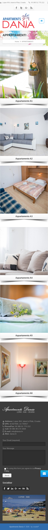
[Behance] (24, 488)
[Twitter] (21, 7)
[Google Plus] (26, 7)
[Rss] (31, 7)
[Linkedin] (12, 488)
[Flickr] (20, 488)
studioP (36, 527)
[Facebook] (16, 7)
